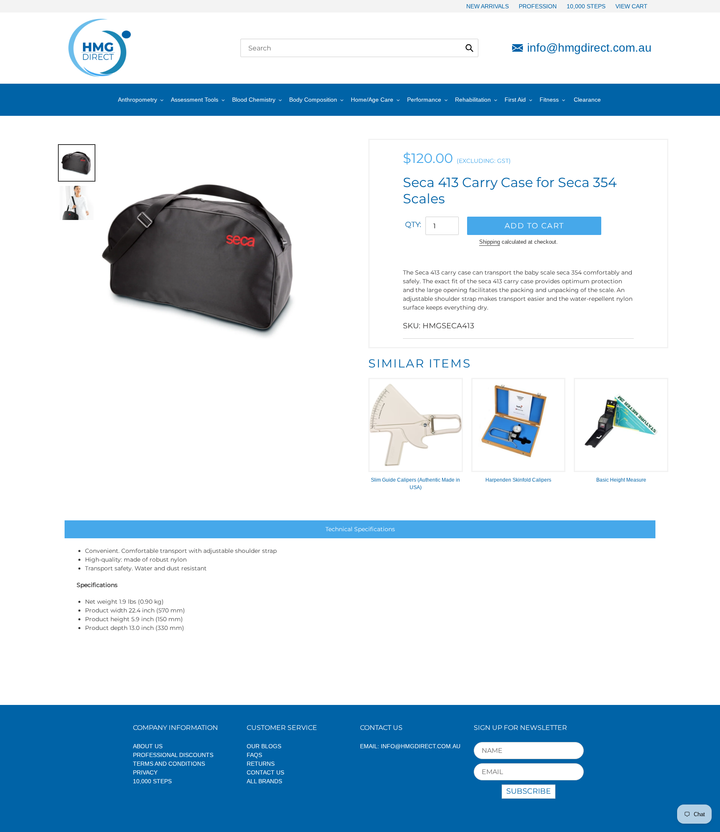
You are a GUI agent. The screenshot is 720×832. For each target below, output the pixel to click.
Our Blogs (264, 746)
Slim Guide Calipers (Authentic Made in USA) (415, 483)
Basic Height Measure (621, 480)
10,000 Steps (152, 781)
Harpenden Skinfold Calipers (518, 480)
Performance (424, 99)
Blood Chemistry (253, 99)
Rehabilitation (473, 99)
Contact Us (265, 772)
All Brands (264, 781)
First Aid (515, 99)
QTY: (413, 224)
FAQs (254, 755)
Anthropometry (137, 99)
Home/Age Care (372, 99)
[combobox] (359, 48)
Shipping (489, 242)
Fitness (549, 99)
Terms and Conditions (169, 763)
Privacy (145, 772)
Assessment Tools (194, 99)
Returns (261, 763)
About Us (147, 746)
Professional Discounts (173, 755)
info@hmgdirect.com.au (589, 47)
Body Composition (313, 99)
